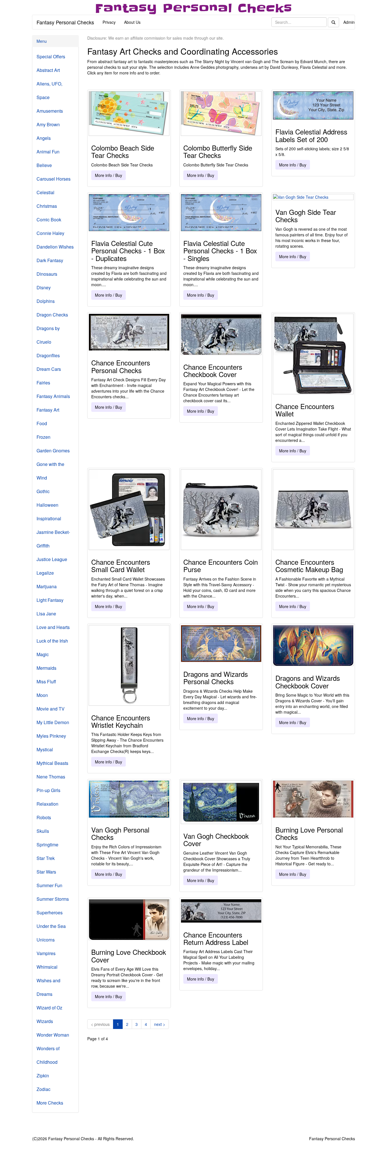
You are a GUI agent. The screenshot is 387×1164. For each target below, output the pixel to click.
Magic (43, 654)
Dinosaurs (47, 274)
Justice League (52, 559)
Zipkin (43, 1075)
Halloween (47, 505)
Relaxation (47, 804)
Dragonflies (48, 355)
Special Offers (51, 56)
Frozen (43, 437)
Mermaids (46, 668)
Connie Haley (50, 233)
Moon (42, 695)
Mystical (45, 749)
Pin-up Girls (48, 790)
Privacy (109, 22)
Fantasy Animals (53, 396)
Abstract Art (48, 70)
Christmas (47, 206)
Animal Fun (48, 151)
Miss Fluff (46, 681)
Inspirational (49, 518)
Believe (44, 165)
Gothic (43, 491)
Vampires (46, 953)
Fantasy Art (48, 409)
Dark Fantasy (50, 260)
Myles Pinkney (51, 736)
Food (42, 423)
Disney (44, 287)
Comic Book (49, 219)
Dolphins (46, 301)
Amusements (50, 111)
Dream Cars (49, 369)
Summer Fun (49, 885)
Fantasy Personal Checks (65, 22)
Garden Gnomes (53, 450)
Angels (44, 138)
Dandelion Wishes (55, 246)
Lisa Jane (46, 613)
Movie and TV (51, 708)
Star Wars (46, 871)
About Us (132, 22)
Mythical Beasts (52, 763)
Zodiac (43, 1089)
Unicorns (46, 939)
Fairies (43, 382)
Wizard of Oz (49, 1007)
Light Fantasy (50, 600)
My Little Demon (53, 722)
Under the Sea (51, 926)
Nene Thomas (51, 776)
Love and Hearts (53, 627)
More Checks (50, 1102)
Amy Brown (48, 124)
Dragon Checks (52, 314)
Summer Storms (53, 899)
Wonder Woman (53, 1035)
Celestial (45, 192)
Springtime (47, 844)
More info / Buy (108, 175)
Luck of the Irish (52, 640)
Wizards (45, 1021)
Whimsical (47, 967)
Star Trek (46, 858)
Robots (44, 817)
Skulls (43, 831)
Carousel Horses (54, 179)
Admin (349, 22)
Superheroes (50, 912)
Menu (42, 41)
